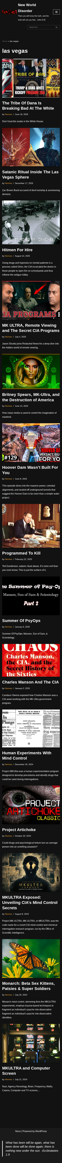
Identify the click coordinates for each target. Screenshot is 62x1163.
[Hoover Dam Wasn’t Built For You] (31, 442)
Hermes (8, 114)
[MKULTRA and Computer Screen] (31, 1043)
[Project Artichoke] (31, 805)
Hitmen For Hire (17, 250)
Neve (18, 1131)
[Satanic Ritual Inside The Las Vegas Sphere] (31, 147)
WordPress (41, 1131)
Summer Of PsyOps (21, 620)
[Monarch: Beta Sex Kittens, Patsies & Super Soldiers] (31, 958)
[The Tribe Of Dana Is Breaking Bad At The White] (31, 78)
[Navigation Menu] (56, 11)
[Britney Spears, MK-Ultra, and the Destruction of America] (31, 371)
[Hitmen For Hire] (31, 222)
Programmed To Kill (21, 553)
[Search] (56, 27)
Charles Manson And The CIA (30, 682)
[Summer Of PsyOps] (31, 595)
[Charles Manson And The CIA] (31, 660)
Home (5, 41)
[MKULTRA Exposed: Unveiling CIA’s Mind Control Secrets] (31, 872)
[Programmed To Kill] (31, 526)
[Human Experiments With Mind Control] (31, 729)
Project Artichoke (19, 829)
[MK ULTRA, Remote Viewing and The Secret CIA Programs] (31, 300)
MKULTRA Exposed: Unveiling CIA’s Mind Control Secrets (30, 902)
